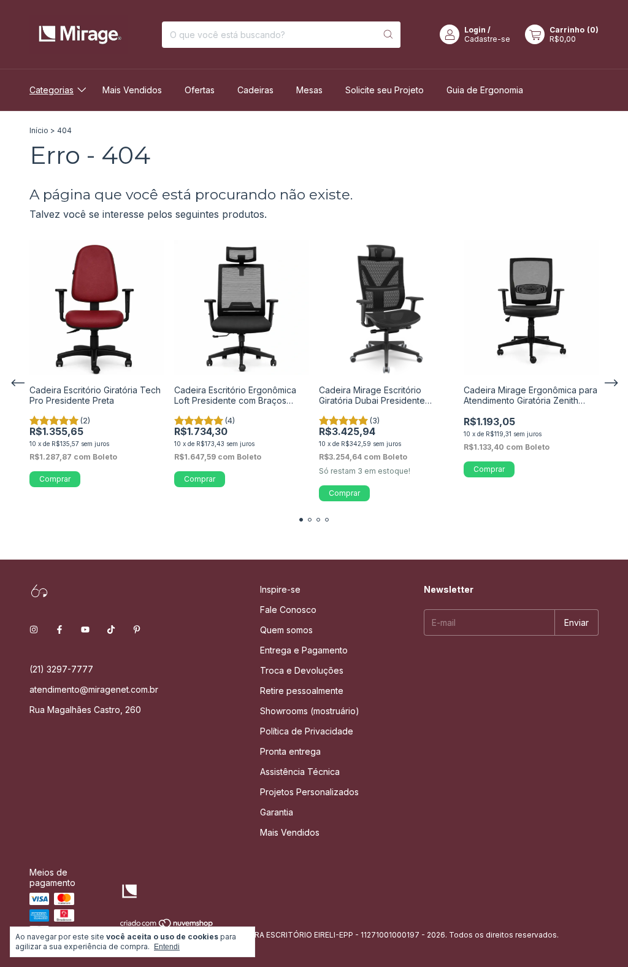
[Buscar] (388, 34)
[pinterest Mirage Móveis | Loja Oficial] (136, 629)
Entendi (167, 946)
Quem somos (286, 630)
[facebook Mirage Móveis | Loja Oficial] (59, 629)
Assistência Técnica (300, 771)
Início (38, 130)
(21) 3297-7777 (61, 669)
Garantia (276, 812)
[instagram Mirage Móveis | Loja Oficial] (33, 629)
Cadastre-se (487, 39)
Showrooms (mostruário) (309, 711)
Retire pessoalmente (301, 690)
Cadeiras (255, 90)
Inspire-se (280, 589)
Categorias (51, 90)
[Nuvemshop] (167, 925)
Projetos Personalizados (309, 792)
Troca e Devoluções (301, 670)
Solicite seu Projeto (384, 90)
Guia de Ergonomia (484, 90)
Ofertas (200, 90)
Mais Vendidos (132, 90)
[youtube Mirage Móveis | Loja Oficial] (85, 629)
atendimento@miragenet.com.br (93, 689)
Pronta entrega (290, 751)
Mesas (309, 90)
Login (475, 29)
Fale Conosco (288, 609)
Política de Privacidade (306, 731)
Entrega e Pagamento (304, 650)
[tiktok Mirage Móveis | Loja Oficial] (111, 629)
